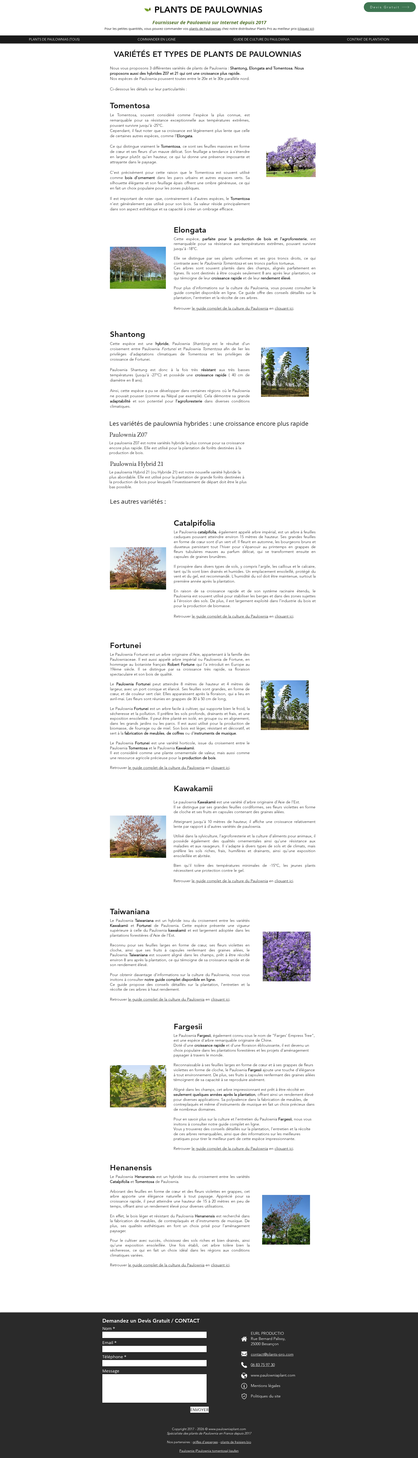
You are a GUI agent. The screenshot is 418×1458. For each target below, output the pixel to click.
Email (107, 1343)
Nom (107, 1328)
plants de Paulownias (205, 28)
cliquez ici (305, 28)
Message (110, 1371)
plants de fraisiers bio (236, 1442)
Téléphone (112, 1357)
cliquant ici (284, 308)
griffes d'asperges (205, 1442)
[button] (390, 7)
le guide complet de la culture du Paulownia (230, 308)
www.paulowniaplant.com (273, 1375)
